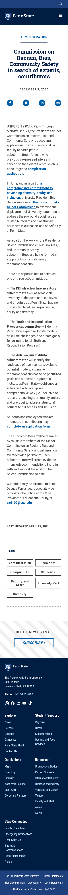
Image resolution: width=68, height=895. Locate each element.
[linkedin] (42, 103)
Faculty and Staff (20, 583)
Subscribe (32, 643)
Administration (34, 37)
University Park (48, 583)
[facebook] (10, 103)
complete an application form (28, 426)
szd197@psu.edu (19, 503)
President (48, 563)
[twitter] (26, 103)
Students (48, 572)
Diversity (20, 594)
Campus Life (20, 572)
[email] (58, 103)
